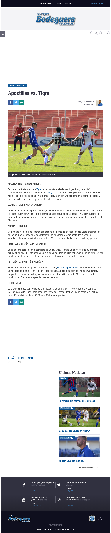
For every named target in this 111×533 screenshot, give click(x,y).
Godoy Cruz (51, 192)
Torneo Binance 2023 (17, 85)
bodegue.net (55, 525)
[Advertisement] (55, 57)
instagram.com (78, 500)
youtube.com (39, 500)
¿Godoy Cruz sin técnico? (72, 460)
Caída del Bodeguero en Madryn (74, 430)
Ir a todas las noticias (87, 468)
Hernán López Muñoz (67, 267)
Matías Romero (89, 104)
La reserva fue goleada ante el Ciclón (77, 401)
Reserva (63, 378)
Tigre (39, 189)
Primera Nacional (66, 408)
